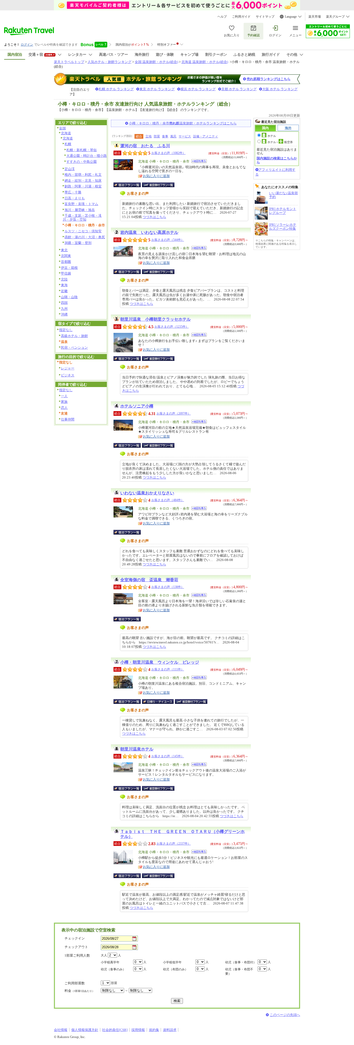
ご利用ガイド (241, 16)
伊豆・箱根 (69, 268)
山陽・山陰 (69, 297)
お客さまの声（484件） (167, 500)
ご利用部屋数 (75, 983)
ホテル (271, 135)
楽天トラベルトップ (69, 62)
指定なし (66, 330)
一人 (64, 396)
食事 (165, 136)
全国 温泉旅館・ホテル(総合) (156, 62)
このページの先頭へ (285, 1015)
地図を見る (199, 161)
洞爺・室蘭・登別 (78, 243)
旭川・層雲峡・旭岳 (80, 210)
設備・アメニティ (205, 136)
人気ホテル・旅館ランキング (109, 62)
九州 (64, 309)
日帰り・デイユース (158, 701)
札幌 (68, 144)
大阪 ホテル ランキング (280, 89)
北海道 (66, 133)
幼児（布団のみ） (175, 969)
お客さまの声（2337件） (174, 843)
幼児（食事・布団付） (240, 962)
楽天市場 (314, 16)
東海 (64, 285)
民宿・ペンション (74, 347)
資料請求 (169, 1030)
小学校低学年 (172, 962)
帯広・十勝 (73, 192)
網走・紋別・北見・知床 (83, 181)
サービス (185, 136)
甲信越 (66, 273)
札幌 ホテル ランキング (116, 89)
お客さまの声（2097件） (174, 413)
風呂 (173, 136)
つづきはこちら (154, 217)
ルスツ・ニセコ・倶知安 (83, 231)
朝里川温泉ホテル (136, 749)
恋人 (64, 408)
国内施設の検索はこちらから (277, 160)
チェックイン (75, 938)
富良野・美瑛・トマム (81, 204)
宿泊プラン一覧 (130, 185)
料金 (80, 991)
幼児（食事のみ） (113, 969)
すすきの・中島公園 (81, 162)
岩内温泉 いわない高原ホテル (149, 232)
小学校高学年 (110, 962)
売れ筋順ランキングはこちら (269, 79)
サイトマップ (265, 16)
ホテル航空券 (280, 142)
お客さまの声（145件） (167, 756)
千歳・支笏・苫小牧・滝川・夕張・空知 (82, 217)
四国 (64, 303)
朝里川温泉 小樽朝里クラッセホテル (155, 319)
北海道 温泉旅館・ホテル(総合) (204, 62)
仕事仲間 (67, 419)
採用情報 (138, 1030)
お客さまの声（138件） (167, 587)
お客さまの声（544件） (167, 240)
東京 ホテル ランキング (157, 89)
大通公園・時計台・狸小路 (86, 156)
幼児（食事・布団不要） (239, 971)
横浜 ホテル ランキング (198, 89)
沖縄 (64, 314)
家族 (64, 402)
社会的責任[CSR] (115, 1030)
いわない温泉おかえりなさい (147, 493)
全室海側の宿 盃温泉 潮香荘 (149, 580)
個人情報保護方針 (84, 1030)
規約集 (154, 1030)
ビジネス (67, 375)
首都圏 (66, 262)
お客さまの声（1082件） (168, 153)
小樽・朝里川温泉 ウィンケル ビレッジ (159, 662)
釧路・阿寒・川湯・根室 (83, 186)
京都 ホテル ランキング (239, 89)
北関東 (66, 256)
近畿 (64, 291)
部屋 (157, 136)
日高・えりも (75, 198)
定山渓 (70, 169)
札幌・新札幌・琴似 (81, 150)
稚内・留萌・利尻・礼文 (83, 175)
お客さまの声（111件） (167, 669)
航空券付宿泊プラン (158, 185)
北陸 (64, 279)
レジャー (67, 368)
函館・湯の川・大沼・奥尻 (85, 237)
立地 (148, 136)
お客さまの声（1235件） (171, 326)
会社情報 (60, 1030)
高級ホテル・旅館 (74, 336)
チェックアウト (76, 947)
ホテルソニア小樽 (136, 406)
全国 (62, 128)
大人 (104, 955)
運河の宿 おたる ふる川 (145, 146)
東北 (64, 250)
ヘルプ (222, 16)
